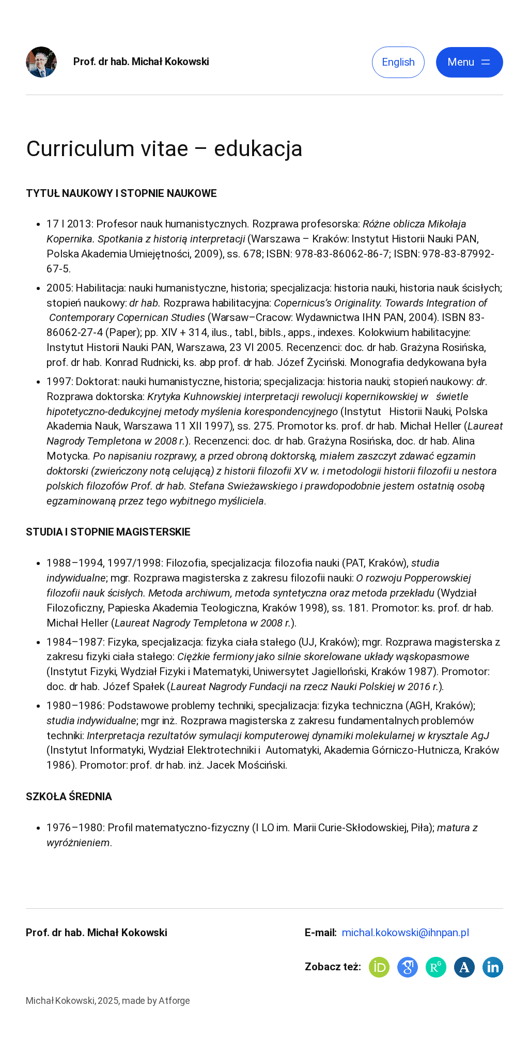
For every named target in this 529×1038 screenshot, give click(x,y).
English (398, 62)
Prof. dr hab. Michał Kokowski (141, 61)
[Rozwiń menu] (485, 62)
